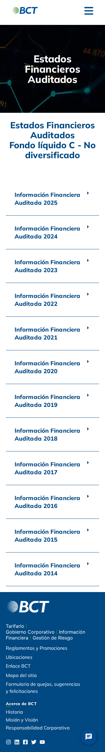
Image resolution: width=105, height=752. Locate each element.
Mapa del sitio (21, 675)
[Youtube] (42, 742)
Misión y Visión (22, 720)
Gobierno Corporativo (31, 632)
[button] (52, 199)
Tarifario (16, 626)
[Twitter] (33, 742)
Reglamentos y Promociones (36, 648)
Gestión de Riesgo (53, 638)
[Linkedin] (17, 742)
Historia (14, 712)
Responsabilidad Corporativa (38, 728)
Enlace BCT (18, 666)
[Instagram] (8, 742)
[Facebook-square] (25, 742)
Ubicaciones (19, 657)
